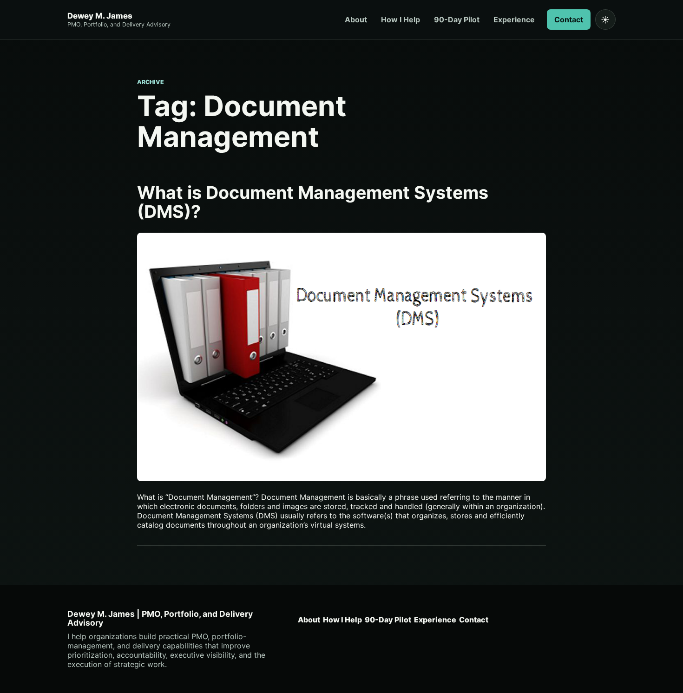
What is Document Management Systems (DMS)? (312, 202)
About (356, 19)
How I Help (400, 19)
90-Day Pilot (456, 19)
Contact (568, 19)
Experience (514, 19)
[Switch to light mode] (605, 19)
